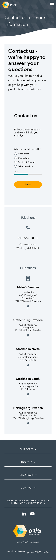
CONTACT (26, 487)
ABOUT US (26, 462)
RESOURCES (26, 474)
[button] (52, 3)
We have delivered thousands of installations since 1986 (28, 502)
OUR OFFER (26, 449)
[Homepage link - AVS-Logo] (28, 535)
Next (28, 184)
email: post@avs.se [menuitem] (16, 551)
